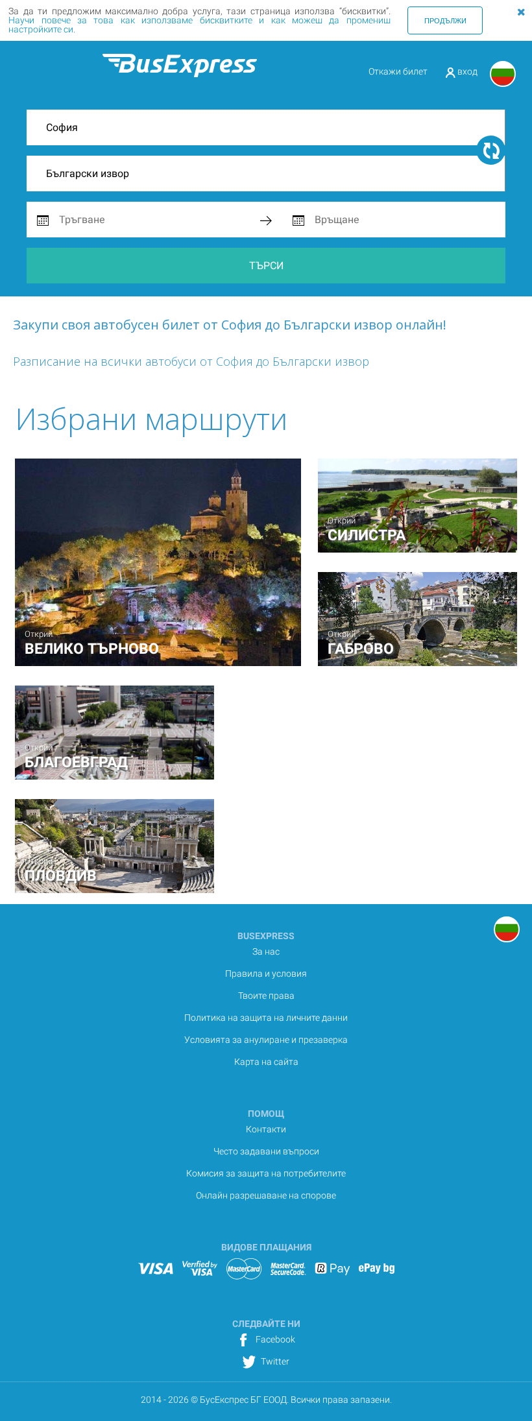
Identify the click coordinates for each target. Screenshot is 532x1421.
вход (466, 71)
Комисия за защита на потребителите (266, 1173)
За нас (266, 951)
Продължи (445, 20)
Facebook (274, 1339)
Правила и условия (266, 973)
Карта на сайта (266, 1062)
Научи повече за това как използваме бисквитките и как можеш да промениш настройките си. (199, 24)
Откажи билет (398, 71)
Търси (266, 265)
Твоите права (266, 995)
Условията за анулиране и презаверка (266, 1039)
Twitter (274, 1361)
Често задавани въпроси (266, 1151)
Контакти (266, 1129)
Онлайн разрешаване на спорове (266, 1195)
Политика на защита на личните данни (266, 1017)
